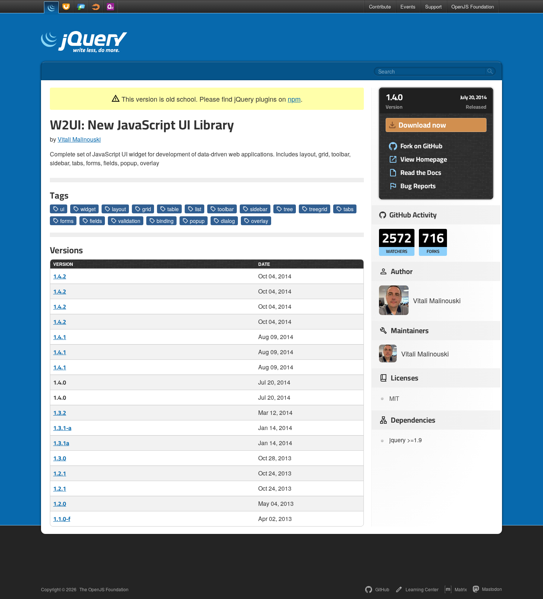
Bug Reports (418, 186)
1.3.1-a (62, 427)
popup (197, 220)
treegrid (318, 209)
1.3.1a (61, 443)
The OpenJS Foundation (104, 589)
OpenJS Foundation (472, 6)
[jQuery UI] (66, 6)
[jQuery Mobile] (81, 6)
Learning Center (422, 589)
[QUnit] (110, 6)
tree (288, 209)
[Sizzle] (95, 6)
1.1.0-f (61, 518)
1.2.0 (59, 503)
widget (88, 209)
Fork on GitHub (421, 146)
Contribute (380, 6)
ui (62, 209)
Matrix (461, 589)
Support (433, 6)
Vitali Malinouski (79, 139)
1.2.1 (59, 473)
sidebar (258, 209)
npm (294, 99)
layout (119, 209)
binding (165, 220)
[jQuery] (51, 7)
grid (146, 209)
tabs (349, 209)
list (198, 209)
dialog (228, 220)
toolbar (226, 209)
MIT (394, 398)
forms (67, 220)
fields (96, 220)
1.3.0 (59, 458)
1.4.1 (59, 336)
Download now (422, 125)
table (173, 209)
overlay (259, 220)
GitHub (382, 589)
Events (408, 6)
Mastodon (492, 589)
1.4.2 (59, 276)
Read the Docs (420, 172)
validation (129, 220)
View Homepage (423, 159)
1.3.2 (59, 412)
